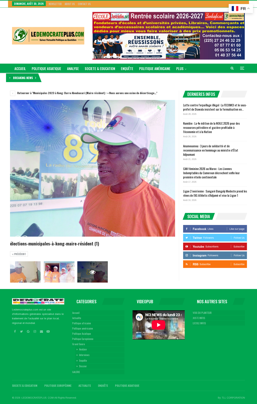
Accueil (76, 313)
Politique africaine (81, 323)
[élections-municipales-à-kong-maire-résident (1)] (25, 272)
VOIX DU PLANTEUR (202, 313)
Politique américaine (154, 68)
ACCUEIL (20, 68)
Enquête (127, 68)
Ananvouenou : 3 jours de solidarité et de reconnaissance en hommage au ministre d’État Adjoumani (210, 150)
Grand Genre (78, 344)
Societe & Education (100, 68)
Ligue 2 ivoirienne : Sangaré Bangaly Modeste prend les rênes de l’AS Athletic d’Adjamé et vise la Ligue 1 (215, 193)
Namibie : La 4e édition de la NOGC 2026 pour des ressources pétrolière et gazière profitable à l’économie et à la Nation (211, 127)
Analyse (73, 68)
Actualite (76, 318)
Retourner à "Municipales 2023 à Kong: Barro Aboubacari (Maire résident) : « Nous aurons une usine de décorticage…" (87, 93)
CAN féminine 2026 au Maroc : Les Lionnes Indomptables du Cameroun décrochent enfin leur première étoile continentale (211, 172)
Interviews (84, 355)
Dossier (83, 366)
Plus (180, 68)
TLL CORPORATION (233, 397)
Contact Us (84, 4)
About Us (70, 4)
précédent (19, 254)
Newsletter (55, 4)
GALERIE (76, 372)
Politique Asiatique (46, 68)
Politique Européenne (82, 339)
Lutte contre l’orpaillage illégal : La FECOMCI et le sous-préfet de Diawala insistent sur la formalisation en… (215, 107)
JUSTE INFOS (199, 318)
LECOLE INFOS (199, 323)
